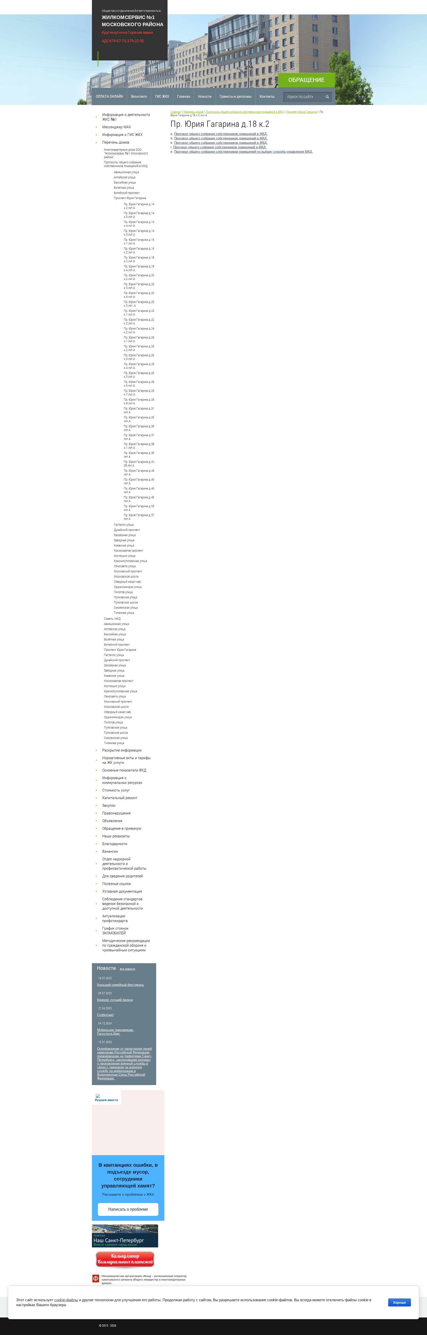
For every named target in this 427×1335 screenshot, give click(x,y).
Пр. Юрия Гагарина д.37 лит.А (139, 437)
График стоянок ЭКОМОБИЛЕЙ (115, 930)
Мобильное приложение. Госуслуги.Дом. (115, 1031)
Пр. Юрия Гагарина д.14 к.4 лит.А (139, 223)
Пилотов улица (123, 592)
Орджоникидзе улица (128, 587)
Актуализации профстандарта (115, 918)
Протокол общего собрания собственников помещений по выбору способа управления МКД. (243, 151)
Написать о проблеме (128, 1209)
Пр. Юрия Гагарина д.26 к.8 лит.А (139, 401)
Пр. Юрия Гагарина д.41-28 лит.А (139, 463)
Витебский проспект (127, 193)
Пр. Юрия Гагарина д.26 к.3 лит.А (139, 357)
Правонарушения (116, 813)
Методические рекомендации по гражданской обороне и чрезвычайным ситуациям (126, 945)
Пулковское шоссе (126, 602)
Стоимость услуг (116, 790)
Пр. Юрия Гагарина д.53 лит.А (139, 508)
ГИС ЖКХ (162, 96)
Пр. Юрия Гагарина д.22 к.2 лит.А (139, 321)
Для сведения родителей (122, 876)
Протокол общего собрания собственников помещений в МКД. (221, 134)
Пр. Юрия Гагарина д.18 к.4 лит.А (139, 268)
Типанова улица (124, 613)
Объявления (112, 820)
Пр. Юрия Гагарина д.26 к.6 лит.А (139, 383)
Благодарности (114, 843)
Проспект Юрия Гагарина (130, 198)
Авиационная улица (126, 172)
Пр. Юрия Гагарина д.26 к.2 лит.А (139, 348)
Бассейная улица (125, 182)
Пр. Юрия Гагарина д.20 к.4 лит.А (139, 295)
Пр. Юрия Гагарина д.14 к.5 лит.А (139, 232)
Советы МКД (112, 618)
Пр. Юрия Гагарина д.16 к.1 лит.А (139, 241)
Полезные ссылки (116, 883)
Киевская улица (124, 545)
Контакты (267, 96)
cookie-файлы (66, 1300)
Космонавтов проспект (128, 550)
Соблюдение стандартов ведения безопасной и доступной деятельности (122, 904)
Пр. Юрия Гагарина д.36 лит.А (139, 428)
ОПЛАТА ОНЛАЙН (109, 96)
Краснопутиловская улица (130, 561)
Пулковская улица (125, 597)
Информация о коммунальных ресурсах (122, 780)
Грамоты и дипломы (236, 96)
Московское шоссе (126, 576)
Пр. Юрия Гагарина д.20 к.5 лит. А (139, 303)
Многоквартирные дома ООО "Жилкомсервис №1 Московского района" (126, 153)
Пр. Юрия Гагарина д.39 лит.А (139, 454)
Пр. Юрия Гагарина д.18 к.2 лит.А (139, 259)
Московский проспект (128, 571)
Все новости (127, 969)
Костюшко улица (124, 556)
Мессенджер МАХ (116, 127)
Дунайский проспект (127, 530)
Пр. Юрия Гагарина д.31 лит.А (139, 410)
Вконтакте (139, 96)
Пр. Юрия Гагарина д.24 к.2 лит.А (139, 330)
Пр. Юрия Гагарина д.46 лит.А (139, 490)
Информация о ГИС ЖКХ (122, 134)
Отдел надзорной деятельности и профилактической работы (124, 864)
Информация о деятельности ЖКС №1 (126, 117)
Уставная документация (122, 891)
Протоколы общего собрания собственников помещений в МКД (126, 164)
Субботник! (105, 1015)
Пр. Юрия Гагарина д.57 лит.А (139, 517)
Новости (205, 96)
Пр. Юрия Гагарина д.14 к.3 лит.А (139, 215)
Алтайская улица (124, 177)
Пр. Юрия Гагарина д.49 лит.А (139, 499)
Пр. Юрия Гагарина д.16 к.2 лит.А (139, 250)
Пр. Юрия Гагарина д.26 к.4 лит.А (139, 366)
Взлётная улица (124, 187)
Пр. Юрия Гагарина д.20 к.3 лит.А (139, 286)
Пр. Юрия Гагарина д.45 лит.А (139, 481)
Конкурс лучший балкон (115, 1000)
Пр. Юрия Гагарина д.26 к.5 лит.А (139, 374)
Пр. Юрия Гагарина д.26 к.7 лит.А (139, 392)
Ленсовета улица (125, 566)
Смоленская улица (126, 607)
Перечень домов (115, 142)
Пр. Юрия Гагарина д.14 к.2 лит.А (139, 206)
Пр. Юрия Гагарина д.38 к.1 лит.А (139, 446)
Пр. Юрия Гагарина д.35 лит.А (139, 419)
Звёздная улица (124, 540)
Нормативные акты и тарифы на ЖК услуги (126, 760)
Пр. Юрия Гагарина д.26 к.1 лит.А (139, 339)
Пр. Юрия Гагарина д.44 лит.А (139, 472)
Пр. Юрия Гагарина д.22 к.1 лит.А (139, 312)
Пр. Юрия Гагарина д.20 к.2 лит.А (139, 277)
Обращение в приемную (121, 828)
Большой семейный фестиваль (120, 985)
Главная (183, 96)
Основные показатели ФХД (124, 770)
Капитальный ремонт (119, 797)
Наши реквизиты (116, 836)
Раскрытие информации (122, 750)
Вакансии (110, 851)
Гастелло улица (124, 524)
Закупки (108, 805)
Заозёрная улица (125, 535)
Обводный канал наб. (127, 581)
